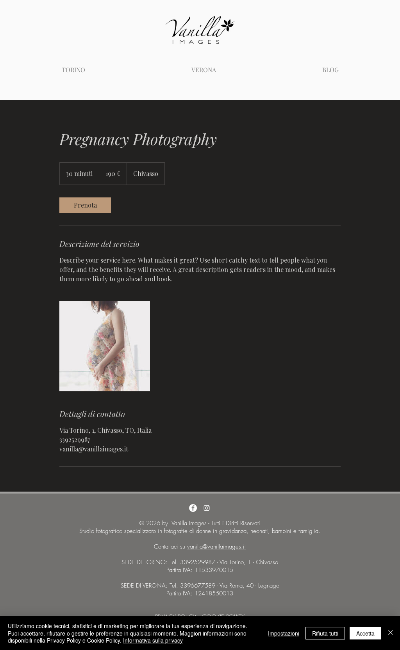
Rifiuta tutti (325, 633)
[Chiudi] (390, 633)
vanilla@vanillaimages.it (216, 547)
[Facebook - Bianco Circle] (193, 508)
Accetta (365, 633)
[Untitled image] (104, 346)
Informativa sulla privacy (153, 640)
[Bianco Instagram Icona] (207, 508)
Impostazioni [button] (283, 633)
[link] (85, 205)
